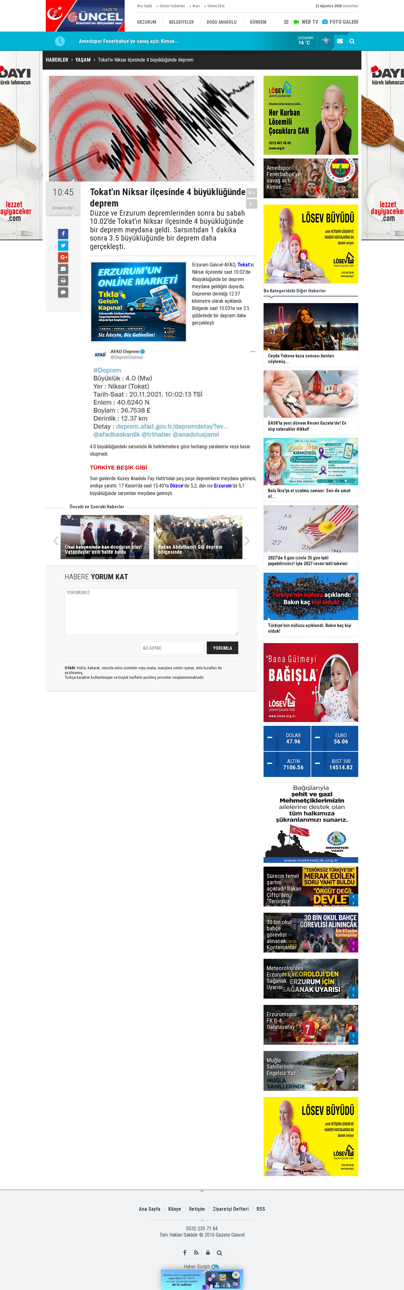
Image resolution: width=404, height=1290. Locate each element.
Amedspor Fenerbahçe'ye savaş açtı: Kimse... (128, 41)
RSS (261, 1209)
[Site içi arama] (352, 41)
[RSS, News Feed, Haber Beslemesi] (196, 1252)
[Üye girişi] (208, 1252)
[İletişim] (340, 41)
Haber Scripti (197, 1266)
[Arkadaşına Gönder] (63, 269)
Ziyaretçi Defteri (231, 1209)
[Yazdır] (63, 281)
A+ (251, 193)
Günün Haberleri (172, 6)
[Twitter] (63, 246)
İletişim (197, 1209)
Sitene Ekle (215, 6)
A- (252, 204)
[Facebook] (63, 234)
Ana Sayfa (144, 6)
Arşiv (196, 6)
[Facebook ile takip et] (184, 1252)
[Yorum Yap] (63, 292)
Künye (174, 1209)
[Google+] (63, 257)
